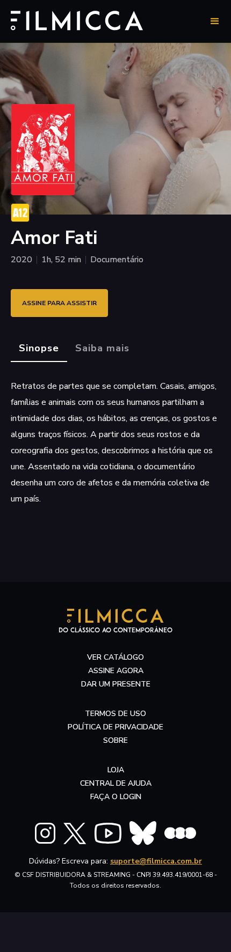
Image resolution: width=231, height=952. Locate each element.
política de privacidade (115, 727)
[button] (215, 21)
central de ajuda (115, 783)
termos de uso (115, 714)
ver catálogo (115, 657)
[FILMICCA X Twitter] (74, 833)
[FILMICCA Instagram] (45, 833)
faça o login (115, 797)
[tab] (39, 348)
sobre (115, 740)
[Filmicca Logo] (77, 19)
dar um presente (115, 684)
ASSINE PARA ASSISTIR (59, 303)
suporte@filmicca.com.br (156, 861)
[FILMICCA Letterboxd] (180, 833)
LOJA (115, 770)
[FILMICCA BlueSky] (142, 833)
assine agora (115, 671)
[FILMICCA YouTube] (108, 833)
